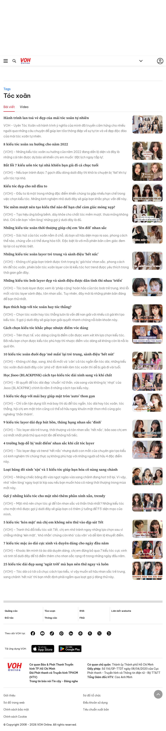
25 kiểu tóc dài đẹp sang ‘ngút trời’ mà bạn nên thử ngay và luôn (56, 564)
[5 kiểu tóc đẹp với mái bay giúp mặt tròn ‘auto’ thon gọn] (147, 403)
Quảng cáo (11, 610)
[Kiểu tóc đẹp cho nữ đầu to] (147, 193)
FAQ (82, 617)
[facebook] (33, 634)
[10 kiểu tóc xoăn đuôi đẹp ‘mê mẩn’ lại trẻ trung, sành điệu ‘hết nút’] (147, 361)
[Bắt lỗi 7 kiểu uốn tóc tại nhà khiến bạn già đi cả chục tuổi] (147, 172)
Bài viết (9, 107)
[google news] (80, 634)
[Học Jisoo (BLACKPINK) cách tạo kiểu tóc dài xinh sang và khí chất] (147, 382)
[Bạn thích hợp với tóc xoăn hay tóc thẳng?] (147, 313)
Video (24, 107)
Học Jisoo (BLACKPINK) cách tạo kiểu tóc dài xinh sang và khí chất (57, 375)
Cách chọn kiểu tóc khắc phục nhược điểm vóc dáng (45, 327)
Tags (7, 89)
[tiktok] (52, 634)
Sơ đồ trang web (14, 702)
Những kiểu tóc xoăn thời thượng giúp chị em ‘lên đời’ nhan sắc (55, 227)
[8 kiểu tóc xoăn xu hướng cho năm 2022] (147, 151)
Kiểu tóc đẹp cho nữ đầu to (25, 186)
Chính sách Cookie (15, 716)
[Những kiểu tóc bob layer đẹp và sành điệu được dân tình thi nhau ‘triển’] (147, 287)
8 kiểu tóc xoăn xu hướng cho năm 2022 (35, 144)
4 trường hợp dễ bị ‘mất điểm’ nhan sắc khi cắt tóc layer (48, 443)
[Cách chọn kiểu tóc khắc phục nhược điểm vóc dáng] (147, 334)
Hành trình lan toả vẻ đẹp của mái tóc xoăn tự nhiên (46, 117)
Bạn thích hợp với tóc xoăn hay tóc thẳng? (37, 306)
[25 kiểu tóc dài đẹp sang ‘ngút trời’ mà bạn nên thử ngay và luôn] (147, 571)
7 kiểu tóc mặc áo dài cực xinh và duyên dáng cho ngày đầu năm (56, 543)
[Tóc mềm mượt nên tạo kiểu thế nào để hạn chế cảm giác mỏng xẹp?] (147, 214)
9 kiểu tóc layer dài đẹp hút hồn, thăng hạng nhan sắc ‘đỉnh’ (52, 422)
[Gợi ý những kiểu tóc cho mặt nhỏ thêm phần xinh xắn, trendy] (147, 502)
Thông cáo (51, 617)
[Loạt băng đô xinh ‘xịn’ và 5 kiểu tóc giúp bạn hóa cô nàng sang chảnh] (147, 476)
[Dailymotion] (109, 634)
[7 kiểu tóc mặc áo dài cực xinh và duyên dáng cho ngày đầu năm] (147, 550)
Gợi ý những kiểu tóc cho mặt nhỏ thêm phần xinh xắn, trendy (54, 495)
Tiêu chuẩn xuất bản (96, 709)
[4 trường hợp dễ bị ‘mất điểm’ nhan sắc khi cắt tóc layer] (147, 450)
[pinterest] (61, 634)
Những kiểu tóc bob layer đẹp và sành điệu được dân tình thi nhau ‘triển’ (62, 280)
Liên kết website (121, 610)
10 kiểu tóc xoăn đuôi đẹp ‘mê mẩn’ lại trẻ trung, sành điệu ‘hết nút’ (58, 354)
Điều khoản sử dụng (95, 702)
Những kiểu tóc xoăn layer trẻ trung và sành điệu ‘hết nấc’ (51, 254)
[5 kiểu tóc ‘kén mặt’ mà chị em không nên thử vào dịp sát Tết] (147, 529)
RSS (82, 610)
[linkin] (71, 634)
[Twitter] (99, 634)
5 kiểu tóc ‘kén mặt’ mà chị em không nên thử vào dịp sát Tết (53, 522)
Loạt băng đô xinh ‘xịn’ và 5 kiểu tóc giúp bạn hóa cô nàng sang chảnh (60, 469)
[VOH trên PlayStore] (70, 649)
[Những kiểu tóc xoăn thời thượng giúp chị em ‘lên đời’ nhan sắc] (147, 234)
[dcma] (90, 634)
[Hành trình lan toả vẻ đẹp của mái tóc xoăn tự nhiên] (147, 124)
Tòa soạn (50, 610)
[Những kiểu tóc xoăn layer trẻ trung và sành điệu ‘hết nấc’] (147, 261)
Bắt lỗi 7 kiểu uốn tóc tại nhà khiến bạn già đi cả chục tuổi (50, 165)
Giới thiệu (9, 695)
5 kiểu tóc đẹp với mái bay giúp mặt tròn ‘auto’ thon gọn (49, 396)
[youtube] (42, 634)
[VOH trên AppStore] (42, 649)
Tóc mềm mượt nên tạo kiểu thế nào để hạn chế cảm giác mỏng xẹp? (59, 207)
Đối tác (9, 617)
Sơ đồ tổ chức (92, 695)
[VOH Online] (25, 61)
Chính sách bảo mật (16, 709)
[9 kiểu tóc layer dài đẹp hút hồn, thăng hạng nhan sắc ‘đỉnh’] (147, 429)
